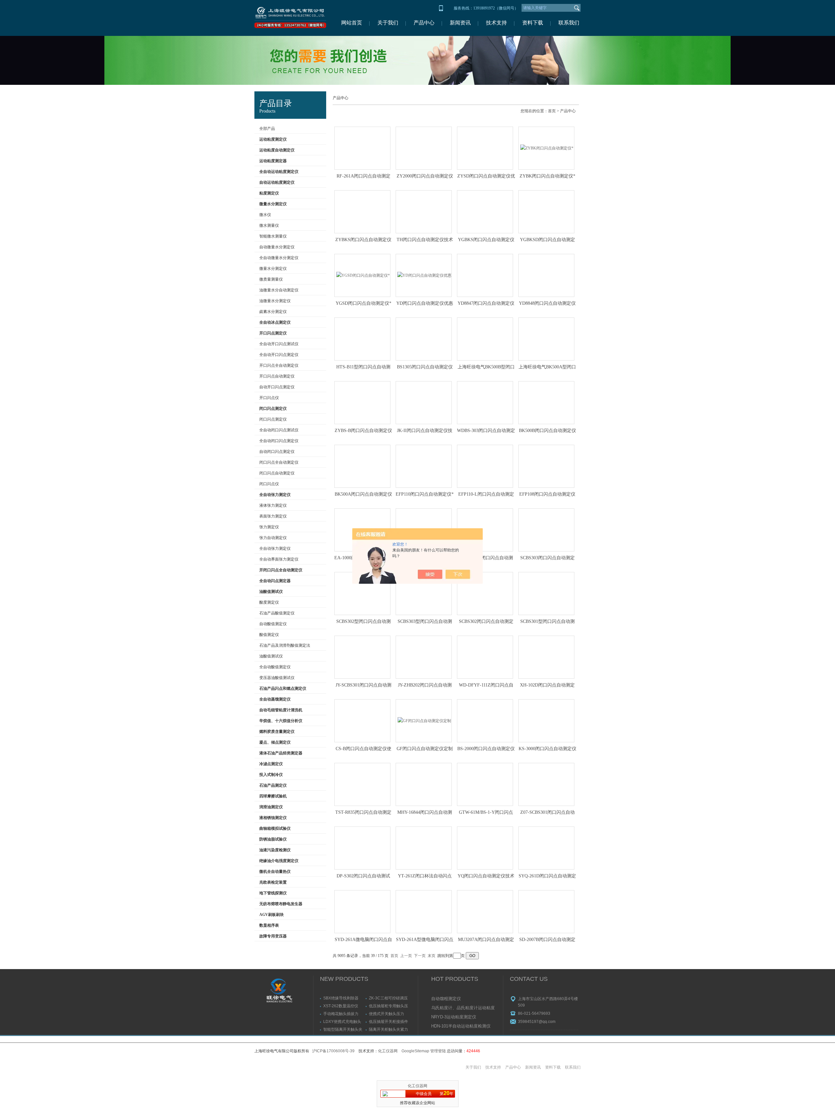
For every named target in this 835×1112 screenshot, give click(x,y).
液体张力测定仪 (273, 505)
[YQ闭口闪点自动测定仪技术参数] (485, 848)
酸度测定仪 (269, 602)
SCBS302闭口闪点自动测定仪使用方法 (486, 622)
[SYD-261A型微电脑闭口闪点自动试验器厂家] (424, 911)
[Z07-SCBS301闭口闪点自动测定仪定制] (546, 784)
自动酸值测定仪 (273, 624)
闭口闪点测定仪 (273, 419)
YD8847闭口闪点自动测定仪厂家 (486, 304)
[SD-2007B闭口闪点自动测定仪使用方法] (546, 911)
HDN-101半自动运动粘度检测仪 (461, 1026)
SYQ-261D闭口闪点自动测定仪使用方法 (547, 876)
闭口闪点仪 (269, 484)
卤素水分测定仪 (273, 311)
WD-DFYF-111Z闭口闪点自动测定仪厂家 (486, 685)
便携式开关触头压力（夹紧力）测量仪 (386, 1014)
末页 (431, 955)
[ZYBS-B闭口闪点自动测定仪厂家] (362, 402)
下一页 (420, 955)
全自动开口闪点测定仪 (278, 354)
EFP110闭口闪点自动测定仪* (425, 494)
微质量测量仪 (271, 279)
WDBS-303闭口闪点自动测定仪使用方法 (486, 431)
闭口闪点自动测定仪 (277, 473)
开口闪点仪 (269, 397)
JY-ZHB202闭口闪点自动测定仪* (425, 685)
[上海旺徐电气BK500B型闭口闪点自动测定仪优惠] (485, 339)
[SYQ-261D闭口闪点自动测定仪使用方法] (546, 848)
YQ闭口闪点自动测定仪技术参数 (486, 876)
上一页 (406, 955)
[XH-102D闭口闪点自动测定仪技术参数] (546, 657)
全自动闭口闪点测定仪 (278, 441)
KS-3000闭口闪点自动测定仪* (547, 749)
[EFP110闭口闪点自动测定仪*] (424, 466)
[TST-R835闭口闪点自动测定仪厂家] (362, 784)
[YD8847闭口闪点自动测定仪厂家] (485, 275)
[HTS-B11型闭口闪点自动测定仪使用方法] (362, 339)
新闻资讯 (460, 22)
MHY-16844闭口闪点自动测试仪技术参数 (424, 813)
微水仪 (265, 214)
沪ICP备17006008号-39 (333, 1051)
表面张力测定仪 (273, 516)
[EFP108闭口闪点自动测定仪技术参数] (546, 466)
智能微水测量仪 (273, 236)
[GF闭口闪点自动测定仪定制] (424, 720)
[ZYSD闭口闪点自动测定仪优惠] (485, 148)
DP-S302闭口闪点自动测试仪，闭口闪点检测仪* (363, 876)
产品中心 (424, 22)
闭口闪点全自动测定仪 (278, 462)
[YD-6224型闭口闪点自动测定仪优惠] (485, 529)
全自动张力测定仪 (275, 548)
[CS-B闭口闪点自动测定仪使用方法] (362, 720)
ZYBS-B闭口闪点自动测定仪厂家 (363, 431)
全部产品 (267, 128)
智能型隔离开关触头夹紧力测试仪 (342, 1029)
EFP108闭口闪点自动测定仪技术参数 (547, 495)
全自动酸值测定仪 (275, 667)
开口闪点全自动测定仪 (278, 365)
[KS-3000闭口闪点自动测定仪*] (546, 720)
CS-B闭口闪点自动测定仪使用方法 (363, 749)
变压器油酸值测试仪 (277, 677)
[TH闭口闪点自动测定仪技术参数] (424, 211)
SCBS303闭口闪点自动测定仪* (547, 558)
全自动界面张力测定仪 (278, 559)
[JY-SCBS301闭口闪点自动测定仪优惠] (362, 657)
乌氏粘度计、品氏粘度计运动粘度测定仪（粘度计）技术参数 (463, 1008)
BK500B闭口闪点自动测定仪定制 (547, 431)
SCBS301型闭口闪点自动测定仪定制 (547, 622)
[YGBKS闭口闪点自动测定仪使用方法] (485, 211)
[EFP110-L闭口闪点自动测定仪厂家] (485, 466)
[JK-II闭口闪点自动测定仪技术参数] (424, 402)
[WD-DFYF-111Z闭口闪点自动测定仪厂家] (485, 657)
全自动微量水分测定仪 (278, 257)
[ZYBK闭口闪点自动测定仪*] (546, 148)
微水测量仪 (269, 225)
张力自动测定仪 (273, 537)
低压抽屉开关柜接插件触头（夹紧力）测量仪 (388, 1021)
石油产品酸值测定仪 (277, 613)
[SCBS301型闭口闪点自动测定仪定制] (546, 593)
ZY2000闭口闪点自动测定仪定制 (425, 176)
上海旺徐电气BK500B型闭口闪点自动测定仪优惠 (486, 367)
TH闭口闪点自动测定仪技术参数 (425, 240)
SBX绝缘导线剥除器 (340, 998)
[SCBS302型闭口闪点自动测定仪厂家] (362, 593)
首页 (552, 111)
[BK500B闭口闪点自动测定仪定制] (546, 402)
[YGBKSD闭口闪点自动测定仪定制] (546, 211)
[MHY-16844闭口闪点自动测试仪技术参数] (424, 784)
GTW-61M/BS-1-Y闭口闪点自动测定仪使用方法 (486, 813)
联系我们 (568, 22)
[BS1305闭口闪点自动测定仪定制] (424, 339)
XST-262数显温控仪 (340, 1006)
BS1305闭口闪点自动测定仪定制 (425, 367)
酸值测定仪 (269, 634)
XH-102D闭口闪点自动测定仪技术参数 (547, 685)
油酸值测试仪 (271, 656)
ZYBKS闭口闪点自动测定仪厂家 (363, 240)
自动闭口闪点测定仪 (277, 451)
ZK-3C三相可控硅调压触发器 (388, 998)
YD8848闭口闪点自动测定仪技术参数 (547, 304)
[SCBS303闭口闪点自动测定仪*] (546, 529)
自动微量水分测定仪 (277, 247)
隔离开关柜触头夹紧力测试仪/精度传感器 (388, 1029)
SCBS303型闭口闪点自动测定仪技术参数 (425, 622)
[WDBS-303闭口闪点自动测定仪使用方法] (485, 402)
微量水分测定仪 (273, 268)
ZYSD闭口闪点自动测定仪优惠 (486, 176)
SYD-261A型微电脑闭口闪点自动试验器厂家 (424, 940)
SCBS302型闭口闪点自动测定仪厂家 (363, 622)
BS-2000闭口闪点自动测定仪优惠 (486, 749)
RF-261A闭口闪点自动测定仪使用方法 (363, 176)
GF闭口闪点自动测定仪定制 (425, 748)
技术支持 (496, 22)
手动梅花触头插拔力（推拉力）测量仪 (340, 1014)
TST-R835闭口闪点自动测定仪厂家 (363, 813)
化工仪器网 (388, 1051)
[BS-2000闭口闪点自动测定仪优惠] (485, 720)
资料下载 (532, 22)
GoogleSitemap (415, 1051)
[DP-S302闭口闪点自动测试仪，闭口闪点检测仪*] (362, 848)
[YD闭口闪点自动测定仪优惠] (424, 275)
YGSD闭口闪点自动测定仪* (363, 303)
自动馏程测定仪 (446, 998)
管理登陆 (438, 1051)
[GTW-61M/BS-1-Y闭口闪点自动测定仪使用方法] (485, 784)
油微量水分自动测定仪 (278, 290)
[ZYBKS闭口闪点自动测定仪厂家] (362, 211)
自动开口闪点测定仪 (277, 387)
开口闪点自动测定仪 (277, 376)
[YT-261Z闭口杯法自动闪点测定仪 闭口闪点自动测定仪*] (424, 848)
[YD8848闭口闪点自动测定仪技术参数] (546, 275)
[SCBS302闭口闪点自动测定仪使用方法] (485, 593)
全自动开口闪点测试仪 (278, 344)
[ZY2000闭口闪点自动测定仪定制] (424, 148)
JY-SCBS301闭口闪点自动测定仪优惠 (363, 685)
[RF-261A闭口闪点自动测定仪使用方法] (362, 148)
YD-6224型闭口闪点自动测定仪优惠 (486, 558)
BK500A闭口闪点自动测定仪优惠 (363, 495)
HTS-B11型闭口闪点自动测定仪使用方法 (363, 367)
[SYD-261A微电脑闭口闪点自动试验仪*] (362, 911)
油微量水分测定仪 (275, 301)
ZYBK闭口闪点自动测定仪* (547, 176)
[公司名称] (290, 18)
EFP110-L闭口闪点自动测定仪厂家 (486, 495)
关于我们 (387, 22)
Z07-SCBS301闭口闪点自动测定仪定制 (547, 813)
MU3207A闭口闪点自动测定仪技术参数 (486, 940)
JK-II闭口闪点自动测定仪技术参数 (424, 431)
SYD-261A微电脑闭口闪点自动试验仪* (363, 940)
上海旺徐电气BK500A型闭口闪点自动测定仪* (547, 367)
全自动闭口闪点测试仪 (278, 430)
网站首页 (351, 22)
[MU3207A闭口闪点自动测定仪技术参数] (485, 911)
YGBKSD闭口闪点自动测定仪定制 (547, 240)
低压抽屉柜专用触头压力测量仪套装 (388, 1006)
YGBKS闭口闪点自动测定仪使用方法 (486, 240)
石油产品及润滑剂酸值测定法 (284, 645)
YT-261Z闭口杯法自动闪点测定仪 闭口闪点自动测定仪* (425, 876)
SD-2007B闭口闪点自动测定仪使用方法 (547, 940)
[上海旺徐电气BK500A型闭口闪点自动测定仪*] (546, 339)
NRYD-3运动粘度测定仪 (453, 1016)
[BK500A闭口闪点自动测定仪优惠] (362, 466)
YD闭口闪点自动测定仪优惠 (424, 303)
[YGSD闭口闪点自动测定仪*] (362, 275)
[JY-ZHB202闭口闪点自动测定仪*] (424, 657)
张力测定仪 (269, 527)
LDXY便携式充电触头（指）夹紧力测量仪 (342, 1021)
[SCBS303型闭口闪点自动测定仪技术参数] (424, 593)
